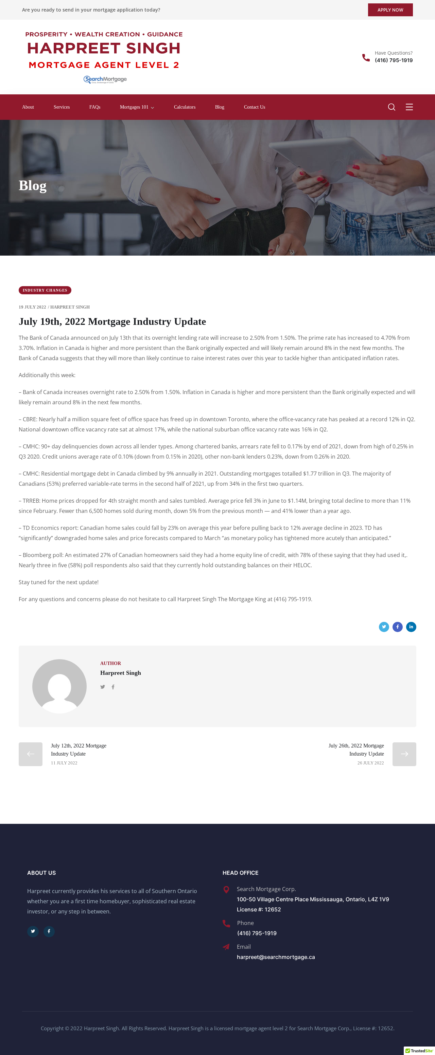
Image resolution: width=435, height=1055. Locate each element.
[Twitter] (384, 627)
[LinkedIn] (411, 627)
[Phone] (226, 923)
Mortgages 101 (134, 107)
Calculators (184, 107)
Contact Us (254, 107)
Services (62, 107)
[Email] (226, 947)
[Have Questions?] (366, 57)
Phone (245, 923)
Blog (219, 107)
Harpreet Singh (70, 307)
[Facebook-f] (49, 932)
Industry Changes (45, 290)
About (28, 107)
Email (244, 946)
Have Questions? (394, 53)
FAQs (94, 107)
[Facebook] (398, 627)
